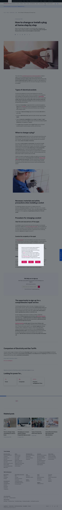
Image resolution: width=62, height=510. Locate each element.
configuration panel (26, 256)
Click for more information (27, 252)
